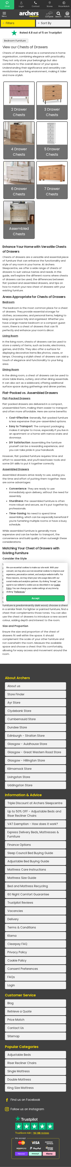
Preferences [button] (19, 592)
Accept (35, 598)
